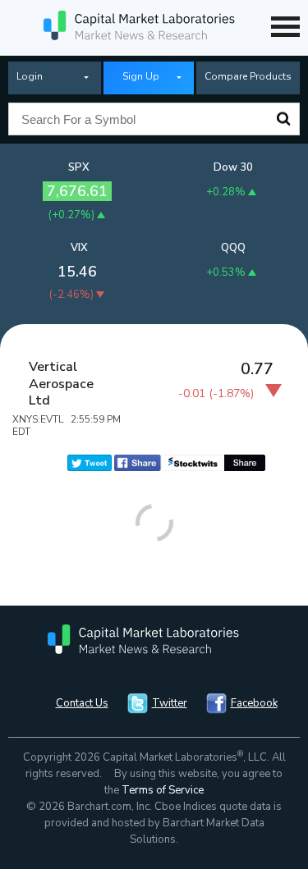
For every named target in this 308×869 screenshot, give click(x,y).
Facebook (254, 703)
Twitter (169, 703)
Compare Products (248, 76)
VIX (79, 247)
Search (283, 119)
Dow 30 (233, 167)
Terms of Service (163, 790)
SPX (79, 167)
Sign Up (140, 76)
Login (29, 76)
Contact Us (82, 703)
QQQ (233, 247)
